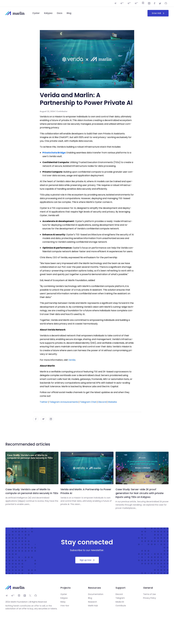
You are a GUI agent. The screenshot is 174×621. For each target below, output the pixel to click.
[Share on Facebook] (35, 419)
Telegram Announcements (63, 402)
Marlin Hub (93, 605)
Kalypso (48, 13)
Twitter (44, 402)
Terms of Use (149, 594)
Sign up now (85, 560)
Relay (63, 601)
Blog (69, 13)
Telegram (120, 598)
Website (112, 402)
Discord (102, 402)
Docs (59, 13)
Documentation (95, 594)
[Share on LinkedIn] (51, 419)
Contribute (121, 605)
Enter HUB (156, 13)
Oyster (36, 13)
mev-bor (64, 605)
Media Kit (120, 601)
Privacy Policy (149, 598)
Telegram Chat (88, 402)
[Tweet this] (43, 419)
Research (92, 601)
